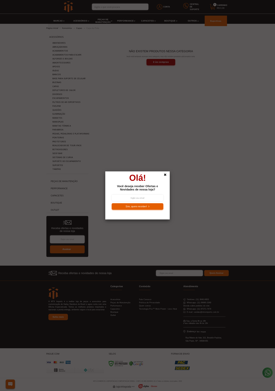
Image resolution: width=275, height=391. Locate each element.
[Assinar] (137, 206)
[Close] (166, 175)
